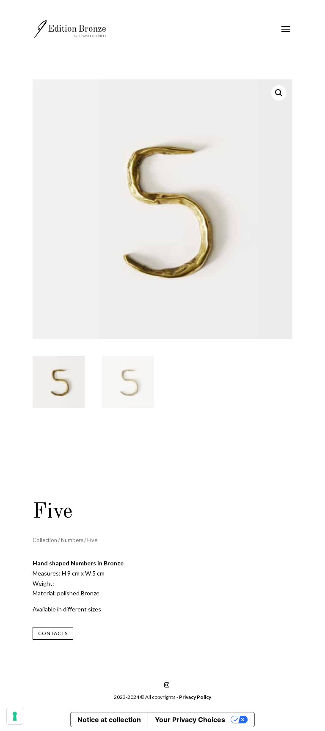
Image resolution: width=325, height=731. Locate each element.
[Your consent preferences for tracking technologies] (15, 716)
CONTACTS (53, 633)
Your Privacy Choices (190, 719)
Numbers (72, 540)
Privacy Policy (195, 697)
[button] (278, 93)
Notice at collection (109, 719)
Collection (45, 540)
